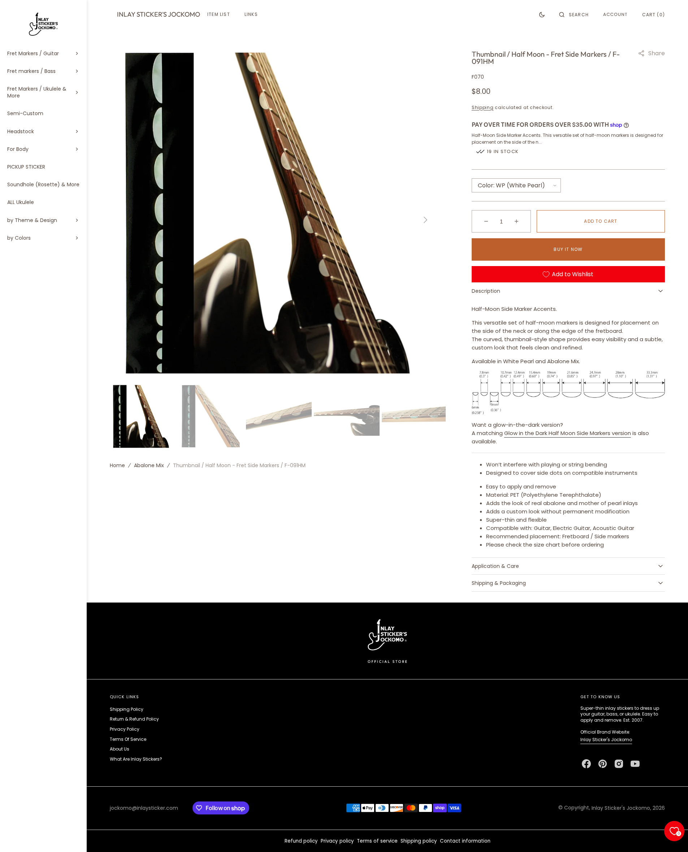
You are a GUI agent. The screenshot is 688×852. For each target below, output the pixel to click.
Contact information (465, 841)
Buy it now (568, 249)
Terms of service (377, 841)
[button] (574, 14)
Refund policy (301, 841)
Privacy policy (337, 841)
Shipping (483, 107)
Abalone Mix (149, 465)
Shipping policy (419, 841)
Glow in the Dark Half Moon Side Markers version (567, 433)
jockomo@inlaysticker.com (144, 808)
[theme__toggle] (542, 14)
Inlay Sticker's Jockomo (606, 739)
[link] (387, 640)
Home (117, 465)
